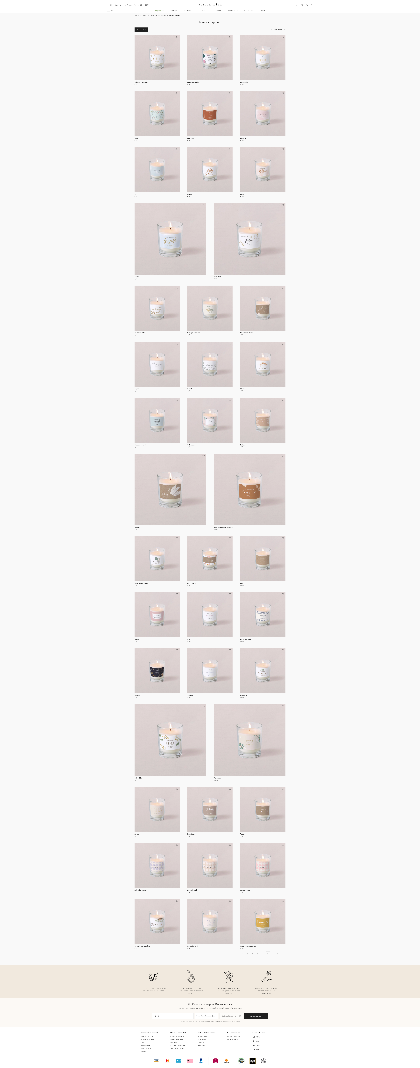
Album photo (249, 10)
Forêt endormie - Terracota (223, 527)
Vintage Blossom (193, 333)
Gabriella (243, 695)
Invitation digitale (233, 1036)
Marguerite (244, 82)
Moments (190, 138)
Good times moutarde (248, 946)
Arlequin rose (245, 890)
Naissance (188, 10)
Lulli (136, 138)
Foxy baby (191, 834)
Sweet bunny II (192, 946)
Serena (137, 527)
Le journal (173, 1042)
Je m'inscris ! (256, 1016)
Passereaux (218, 778)
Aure (242, 194)
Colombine (191, 445)
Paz (136, 194)
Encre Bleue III (245, 639)
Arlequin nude (192, 890)
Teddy (242, 834)
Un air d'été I (191, 583)
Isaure (137, 639)
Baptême (202, 10)
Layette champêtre (141, 583)
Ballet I (242, 445)
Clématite (217, 277)
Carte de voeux (232, 1039)
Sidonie (137, 695)
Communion (216, 10)
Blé (241, 583)
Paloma (243, 138)
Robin (137, 277)
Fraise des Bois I (193, 82)
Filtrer (143, 30)
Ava (188, 639)
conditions (219, 1021)
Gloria (242, 389)
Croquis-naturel (140, 445)
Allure (137, 834)
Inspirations (159, 10)
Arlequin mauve (140, 890)
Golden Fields (140, 333)
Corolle (190, 389)
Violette (190, 695)
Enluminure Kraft (246, 333)
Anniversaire (233, 10)
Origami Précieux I (141, 82)
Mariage (174, 10)
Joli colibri (138, 778)
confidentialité (209, 1021)
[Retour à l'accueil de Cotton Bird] (210, 7)
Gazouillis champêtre (142, 946)
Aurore (189, 194)
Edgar (137, 389)
